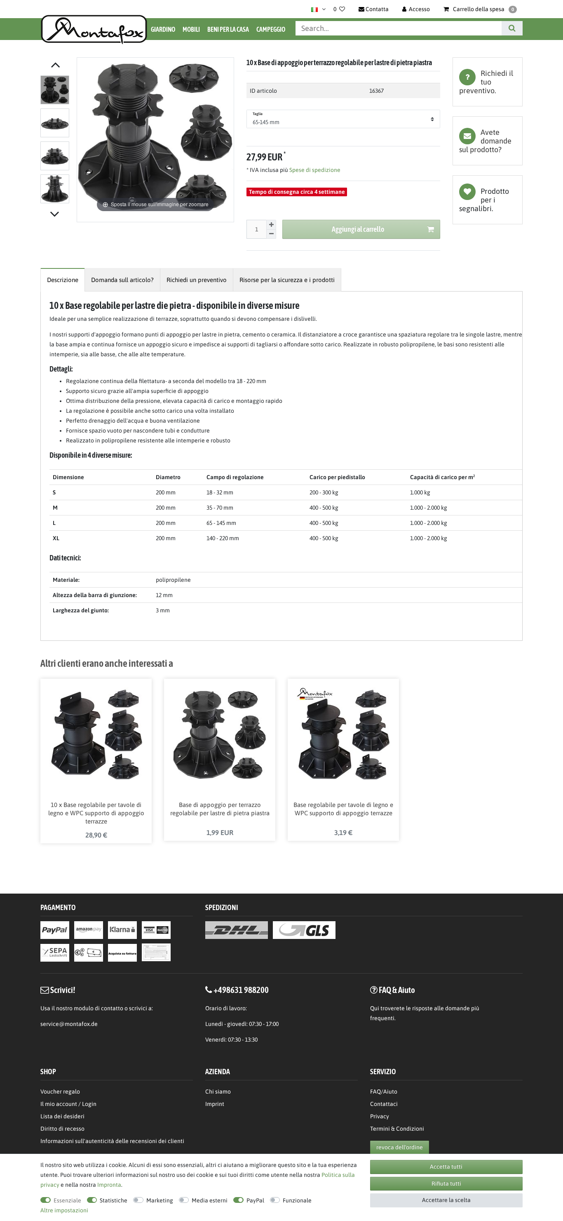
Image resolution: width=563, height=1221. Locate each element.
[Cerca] (512, 28)
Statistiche (113, 1200)
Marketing (159, 1200)
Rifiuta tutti (446, 1183)
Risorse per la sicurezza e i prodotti (287, 279)
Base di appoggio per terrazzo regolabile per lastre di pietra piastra (220, 808)
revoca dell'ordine (399, 1147)
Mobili (191, 29)
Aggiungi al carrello (358, 229)
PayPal (255, 1200)
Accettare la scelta (446, 1200)
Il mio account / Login (68, 1104)
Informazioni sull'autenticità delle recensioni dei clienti (112, 1141)
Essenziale (67, 1200)
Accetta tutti (446, 1166)
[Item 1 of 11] (56, 141)
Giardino (163, 29)
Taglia (258, 114)
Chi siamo (218, 1091)
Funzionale (297, 1200)
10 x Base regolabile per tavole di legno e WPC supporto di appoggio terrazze (96, 813)
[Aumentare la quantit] (271, 225)
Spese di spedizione (314, 170)
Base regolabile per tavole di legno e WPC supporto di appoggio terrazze (343, 808)
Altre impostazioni (64, 1210)
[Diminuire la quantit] (271, 234)
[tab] (487, 82)
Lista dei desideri (487, 200)
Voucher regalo (60, 1091)
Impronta (109, 1184)
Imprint (214, 1104)
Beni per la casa (228, 29)
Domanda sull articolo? (122, 279)
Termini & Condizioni (397, 1128)
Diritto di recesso (62, 1128)
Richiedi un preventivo (197, 279)
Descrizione (62, 279)
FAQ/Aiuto (383, 1091)
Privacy (379, 1116)
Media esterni (210, 1200)
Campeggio (270, 29)
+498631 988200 (241, 990)
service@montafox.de (69, 1024)
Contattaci (384, 1104)
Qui (374, 1008)
